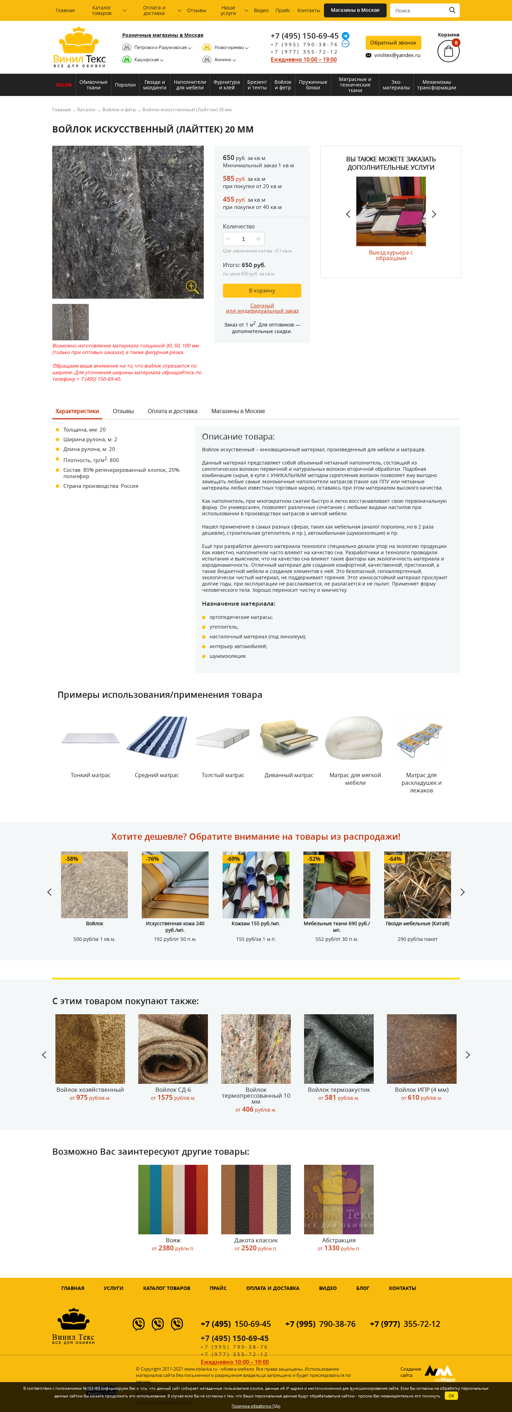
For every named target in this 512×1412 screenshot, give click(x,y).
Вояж (173, 1244)
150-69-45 (236, 1323)
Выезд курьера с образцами (391, 255)
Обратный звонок (393, 42)
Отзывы (196, 10)
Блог (363, 1288)
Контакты (308, 10)
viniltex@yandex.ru (397, 55)
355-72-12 (405, 1323)
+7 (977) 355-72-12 (305, 51)
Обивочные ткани (93, 85)
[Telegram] (345, 36)
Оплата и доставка (154, 10)
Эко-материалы (396, 85)
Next (431, 214)
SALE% (64, 84)
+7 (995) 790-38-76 (305, 44)
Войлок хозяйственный (90, 1094)
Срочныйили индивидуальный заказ (262, 308)
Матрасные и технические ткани (355, 85)
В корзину (262, 290)
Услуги (114, 1288)
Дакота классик (256, 1244)
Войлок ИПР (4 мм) (422, 1094)
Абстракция (339, 1244)
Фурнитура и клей (227, 85)
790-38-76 (320, 1323)
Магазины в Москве (355, 10)
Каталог (86, 109)
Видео (261, 10)
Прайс (283, 10)
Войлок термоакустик (339, 1094)
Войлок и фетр (283, 85)
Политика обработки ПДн (256, 1406)
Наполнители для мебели (190, 85)
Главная (65, 10)
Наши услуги (228, 10)
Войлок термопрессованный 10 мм (256, 1100)
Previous (351, 214)
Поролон (125, 84)
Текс (79, 60)
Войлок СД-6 (173, 1094)
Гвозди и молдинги (154, 85)
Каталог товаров (101, 10)
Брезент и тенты (257, 85)
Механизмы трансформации (436, 85)
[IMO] (345, 43)
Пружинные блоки (313, 85)
